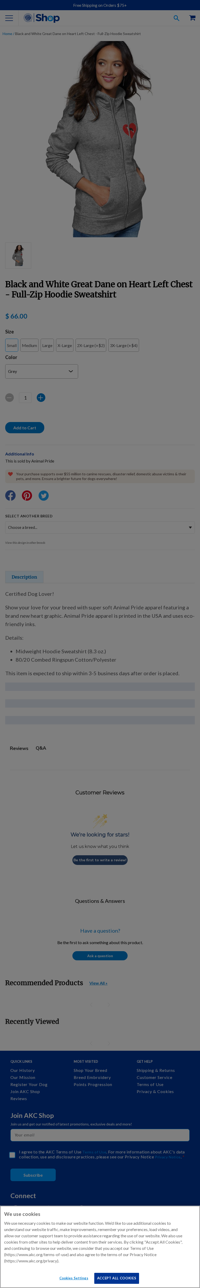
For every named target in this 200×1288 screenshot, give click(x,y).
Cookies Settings (73, 1278)
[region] (100, 1247)
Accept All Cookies (116, 1278)
